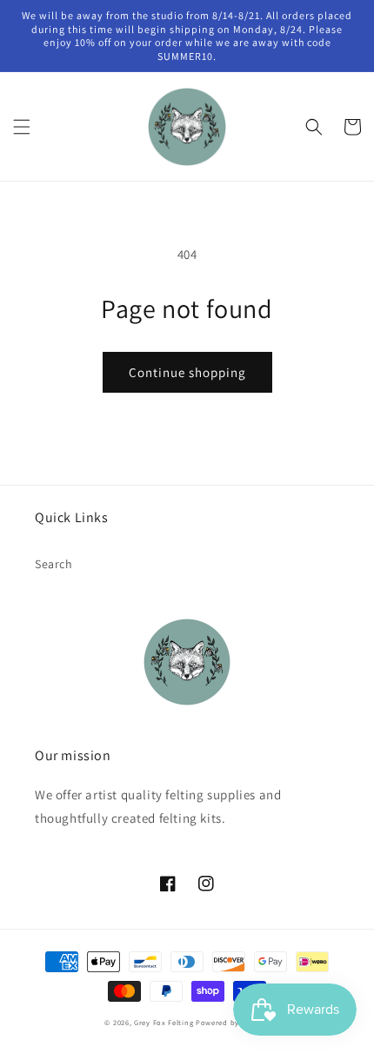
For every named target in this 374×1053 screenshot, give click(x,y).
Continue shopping (187, 372)
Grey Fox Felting (163, 1022)
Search (54, 564)
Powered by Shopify (233, 1022)
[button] (22, 127)
